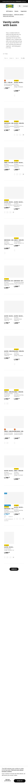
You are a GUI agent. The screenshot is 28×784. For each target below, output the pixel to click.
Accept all (19, 780)
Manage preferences (7, 780)
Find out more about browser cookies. (12, 770)
